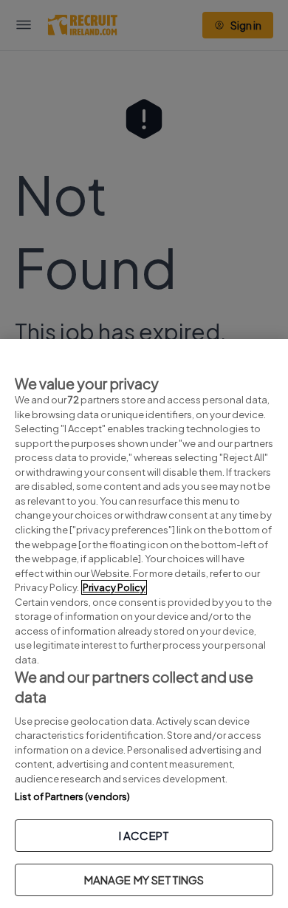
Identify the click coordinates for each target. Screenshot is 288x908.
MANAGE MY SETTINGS (144, 880)
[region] (144, 623)
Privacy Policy (114, 587)
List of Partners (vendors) (72, 796)
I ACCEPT (144, 835)
